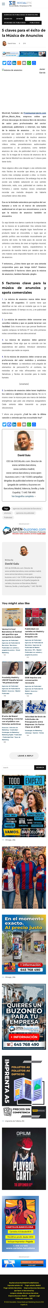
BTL (34, 650)
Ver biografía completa (23, 496)
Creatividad (13, 730)
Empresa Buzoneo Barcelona (34, 1288)
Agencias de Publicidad (10, 640)
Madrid (39, 650)
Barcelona (13, 645)
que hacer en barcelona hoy (24, 1291)
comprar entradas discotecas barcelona (24, 1293)
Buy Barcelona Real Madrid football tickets (24, 1283)
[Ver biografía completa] (35, 496)
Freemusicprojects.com (35, 113)
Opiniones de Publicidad (15, 23)
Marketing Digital (7, 735)
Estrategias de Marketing (10, 732)
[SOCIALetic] (20, 4)
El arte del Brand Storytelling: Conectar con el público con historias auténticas (12, 707)
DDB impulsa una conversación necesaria (35, 668)
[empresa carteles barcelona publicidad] (20, 1251)
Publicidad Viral (8, 737)
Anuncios (8, 19)
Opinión (19, 19)
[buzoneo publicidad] (24, 56)
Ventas (41, 733)
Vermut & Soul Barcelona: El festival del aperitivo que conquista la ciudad (12, 617)
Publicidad (35, 23)
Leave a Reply (25, 756)
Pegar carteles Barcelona (13, 1288)
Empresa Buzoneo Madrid (17, 1296)
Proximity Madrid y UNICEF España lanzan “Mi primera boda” (12, 668)
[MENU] (3, 4)
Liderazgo (28, 733)
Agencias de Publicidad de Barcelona (21, 15)
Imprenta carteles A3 (15, 1285)
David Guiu (12, 43)
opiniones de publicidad (25, 513)
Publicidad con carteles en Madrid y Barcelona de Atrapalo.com (35, 617)
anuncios (7, 513)
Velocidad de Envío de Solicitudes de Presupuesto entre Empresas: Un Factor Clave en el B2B (35, 707)
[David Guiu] (24, 555)
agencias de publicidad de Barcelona (27, 509)
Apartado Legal (34, 1296)
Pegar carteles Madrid (32, 1285)
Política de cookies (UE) (24, 1298)
